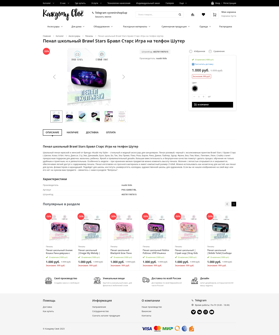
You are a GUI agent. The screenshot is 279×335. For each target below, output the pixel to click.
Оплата (111, 132)
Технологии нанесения (118, 3)
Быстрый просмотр (59, 227)
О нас (63, 3)
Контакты (146, 315)
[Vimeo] (193, 312)
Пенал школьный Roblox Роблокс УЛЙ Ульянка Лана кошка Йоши (156, 251)
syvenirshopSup (117, 12)
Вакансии (146, 311)
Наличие (72, 132)
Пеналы (89, 36)
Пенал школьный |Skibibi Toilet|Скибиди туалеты (219, 251)
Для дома (76, 26)
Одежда (204, 26)
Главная (47, 36)
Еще (182, 3)
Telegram (200, 300)
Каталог (47, 3)
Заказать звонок (103, 16)
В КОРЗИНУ (203, 104)
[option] (59, 240)
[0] (193, 15)
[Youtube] (211, 312)
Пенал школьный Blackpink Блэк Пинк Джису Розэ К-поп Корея (123, 251)
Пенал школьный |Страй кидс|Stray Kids (186, 251)
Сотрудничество (100, 311)
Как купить (48, 311)
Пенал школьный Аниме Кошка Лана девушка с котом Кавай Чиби (59, 251)
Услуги (95, 3)
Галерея (170, 3)
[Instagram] (205, 312)
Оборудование (102, 26)
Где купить (80, 3)
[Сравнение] (71, 214)
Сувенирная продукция (174, 26)
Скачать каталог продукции (106, 315)
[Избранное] (66, 214)
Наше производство (152, 306)
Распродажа (225, 26)
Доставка (92, 132)
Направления (99, 306)
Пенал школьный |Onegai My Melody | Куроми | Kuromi (89, 251)
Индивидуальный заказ (148, 3)
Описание (52, 132)
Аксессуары (53, 26)
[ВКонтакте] (199, 312)
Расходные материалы (135, 26)
